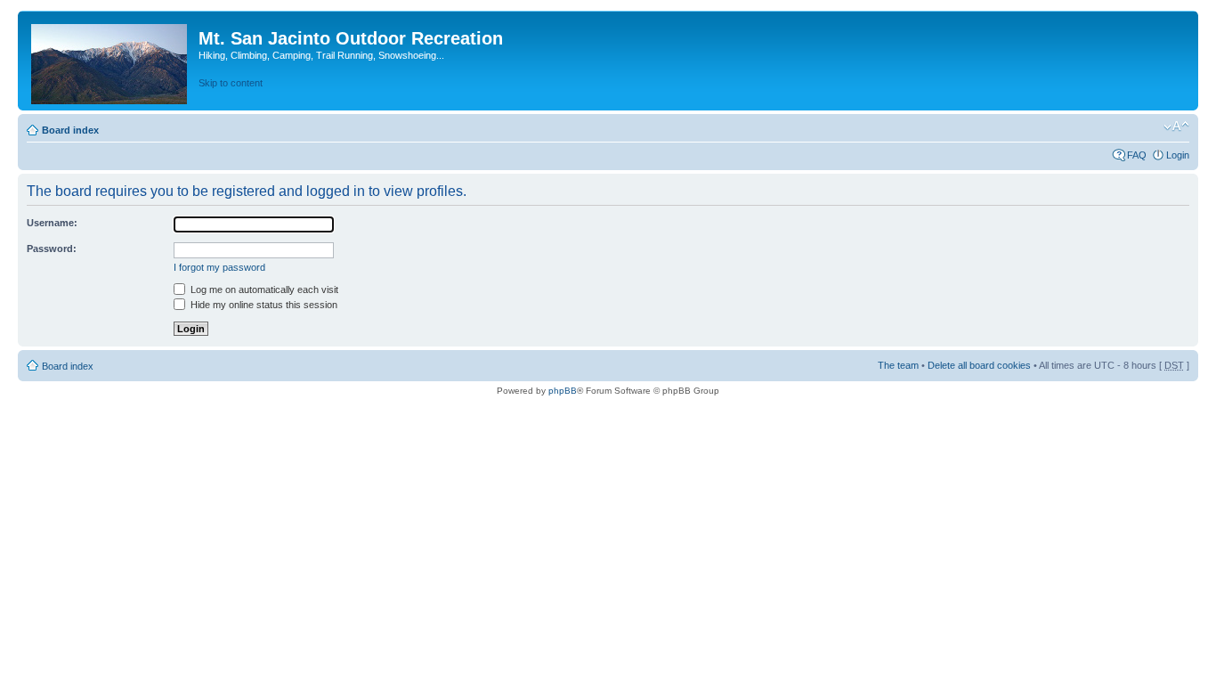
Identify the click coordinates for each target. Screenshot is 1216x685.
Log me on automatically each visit (263, 289)
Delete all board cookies (979, 365)
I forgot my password (219, 267)
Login (1177, 155)
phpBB (562, 391)
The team (898, 365)
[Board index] (110, 60)
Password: (52, 248)
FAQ (1137, 155)
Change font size (1176, 126)
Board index (70, 130)
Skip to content (231, 82)
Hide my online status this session (262, 304)
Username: (52, 222)
